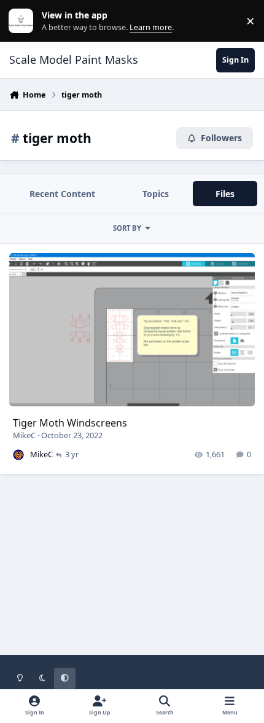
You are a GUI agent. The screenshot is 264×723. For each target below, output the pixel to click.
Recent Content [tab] (62, 193)
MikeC (24, 435)
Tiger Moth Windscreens (70, 423)
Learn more (23, 21)
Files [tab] (225, 193)
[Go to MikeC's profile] (18, 454)
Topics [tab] (155, 193)
